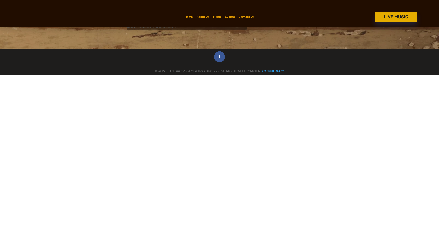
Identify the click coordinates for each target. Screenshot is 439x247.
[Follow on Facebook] (219, 56)
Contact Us (246, 17)
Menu (217, 17)
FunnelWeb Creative (272, 70)
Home (189, 17)
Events (230, 17)
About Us (203, 17)
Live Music (396, 16)
